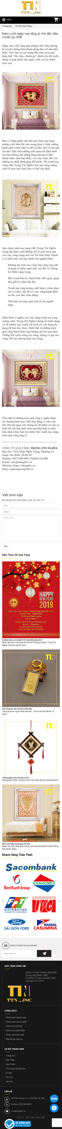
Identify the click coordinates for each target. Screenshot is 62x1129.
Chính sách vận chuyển (16, 1022)
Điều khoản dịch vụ (14, 1039)
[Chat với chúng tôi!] (54, 1108)
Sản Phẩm (10, 1064)
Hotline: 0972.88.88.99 (21, 1104)
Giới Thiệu (10, 1060)
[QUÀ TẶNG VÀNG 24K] (31, 7)
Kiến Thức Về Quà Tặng (16, 554)
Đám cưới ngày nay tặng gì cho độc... (17, 844)
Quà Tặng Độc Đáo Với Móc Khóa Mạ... (17, 709)
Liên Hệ (9, 1081)
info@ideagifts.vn (18, 1111)
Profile (9, 1073)
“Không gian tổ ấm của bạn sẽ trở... (16, 778)
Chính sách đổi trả (14, 1026)
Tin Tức (9, 1077)
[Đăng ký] (44, 953)
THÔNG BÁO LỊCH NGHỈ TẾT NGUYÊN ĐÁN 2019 (22, 640)
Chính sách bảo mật (15, 1035)
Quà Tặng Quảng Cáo (15, 1068)
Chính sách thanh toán (16, 1017)
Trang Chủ (10, 1055)
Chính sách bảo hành (15, 1030)
